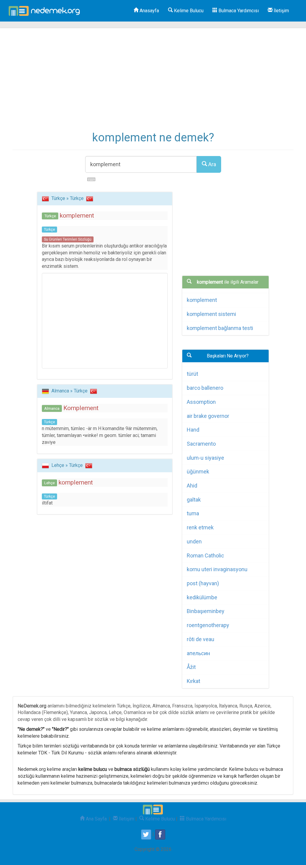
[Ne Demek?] (46, 11)
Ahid (192, 485)
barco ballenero (205, 388)
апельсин (198, 653)
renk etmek (200, 527)
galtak (194, 499)
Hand (193, 430)
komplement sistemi (211, 314)
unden (194, 541)
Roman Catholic (205, 555)
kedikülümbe (202, 597)
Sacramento (201, 444)
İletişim (281, 10)
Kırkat (193, 681)
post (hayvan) (203, 583)
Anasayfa (148, 10)
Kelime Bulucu (188, 10)
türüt (192, 374)
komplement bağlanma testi (220, 328)
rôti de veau (200, 639)
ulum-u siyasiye (205, 458)
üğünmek (198, 471)
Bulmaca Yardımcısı (238, 10)
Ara (211, 164)
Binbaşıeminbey (205, 611)
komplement (202, 300)
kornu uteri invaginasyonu (217, 569)
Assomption (201, 402)
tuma (193, 513)
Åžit (191, 667)
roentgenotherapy (208, 625)
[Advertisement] (153, 84)
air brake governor (208, 416)
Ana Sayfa (96, 819)
